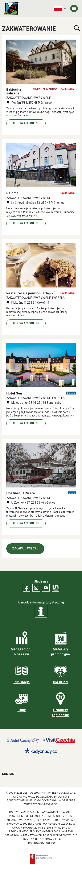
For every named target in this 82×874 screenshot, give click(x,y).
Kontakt (9, 774)
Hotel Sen (14, 393)
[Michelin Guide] (45, 89)
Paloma (12, 193)
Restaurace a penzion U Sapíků (30, 293)
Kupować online (26, 123)
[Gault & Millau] (68, 89)
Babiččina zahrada (13, 91)
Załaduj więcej (25, 548)
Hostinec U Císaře (20, 493)
